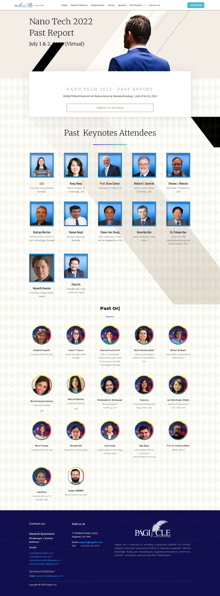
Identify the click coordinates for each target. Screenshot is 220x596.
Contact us (154, 5)
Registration (97, 5)
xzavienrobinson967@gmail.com (44, 560)
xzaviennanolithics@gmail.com (44, 563)
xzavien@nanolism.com (40, 556)
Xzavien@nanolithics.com (41, 553)
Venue (111, 5)
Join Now (196, 5)
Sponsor (122, 5)
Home (64, 5)
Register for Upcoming (110, 107)
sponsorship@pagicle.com (49, 575)
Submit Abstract (79, 5)
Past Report (136, 5)
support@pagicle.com (91, 542)
